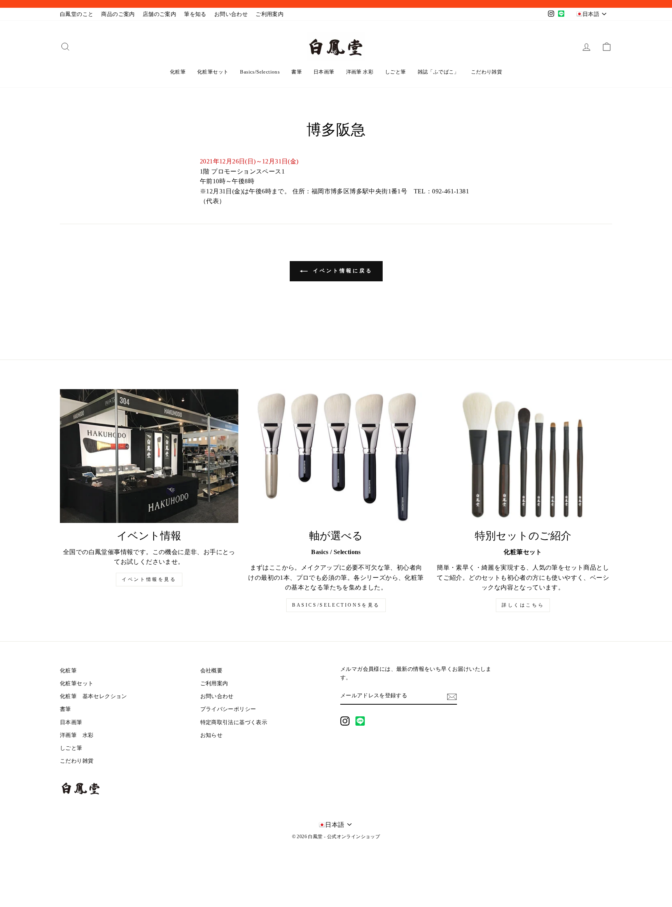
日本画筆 (323, 72)
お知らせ (211, 735)
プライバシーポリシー (228, 709)
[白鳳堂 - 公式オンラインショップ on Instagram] (345, 721)
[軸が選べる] (336, 456)
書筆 (296, 72)
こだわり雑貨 (486, 72)
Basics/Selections (260, 72)
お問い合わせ (231, 14)
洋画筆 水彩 (359, 72)
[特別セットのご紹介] (523, 456)
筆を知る (195, 14)
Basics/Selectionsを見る (336, 605)
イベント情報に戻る (342, 271)
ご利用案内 (270, 14)
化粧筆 (178, 72)
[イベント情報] (149, 456)
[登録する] (452, 696)
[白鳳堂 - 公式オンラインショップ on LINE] (360, 721)
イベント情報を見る (149, 579)
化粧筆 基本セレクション (93, 696)
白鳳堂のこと (76, 14)
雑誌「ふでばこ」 (438, 72)
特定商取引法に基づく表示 (234, 722)
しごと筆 (395, 72)
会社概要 (211, 671)
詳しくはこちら (523, 605)
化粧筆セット (212, 72)
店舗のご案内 (159, 14)
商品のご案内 (118, 14)
